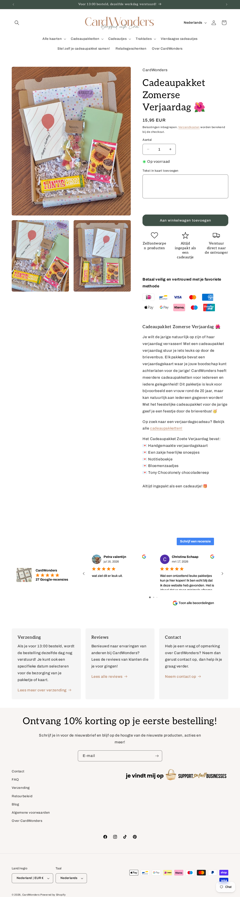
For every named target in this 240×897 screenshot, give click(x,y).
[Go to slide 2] (153, 597)
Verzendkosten (189, 127)
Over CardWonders (27, 821)
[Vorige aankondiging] (13, 4)
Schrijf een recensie (195, 541)
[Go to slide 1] (150, 597)
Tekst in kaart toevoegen (160, 170)
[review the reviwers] (144, 557)
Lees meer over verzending (42, 690)
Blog (15, 804)
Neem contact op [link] (180, 676)
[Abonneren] (157, 755)
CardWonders (31, 894)
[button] (17, 23)
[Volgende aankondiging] (226, 4)
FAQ (15, 779)
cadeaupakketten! (166, 428)
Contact (18, 771)
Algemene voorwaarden (31, 812)
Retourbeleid (22, 796)
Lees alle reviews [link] (107, 676)
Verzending (21, 788)
